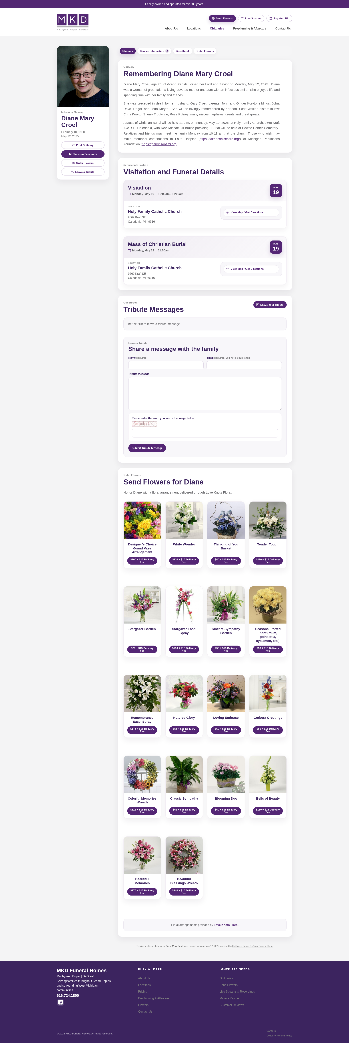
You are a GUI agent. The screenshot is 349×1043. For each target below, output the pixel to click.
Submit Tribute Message (147, 447)
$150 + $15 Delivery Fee (184, 649)
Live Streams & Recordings (237, 991)
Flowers (143, 1005)
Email (228, 357)
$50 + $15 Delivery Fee (268, 730)
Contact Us (283, 28)
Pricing (142, 991)
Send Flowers (229, 985)
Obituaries (217, 28)
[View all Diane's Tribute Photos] (83, 76)
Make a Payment (230, 998)
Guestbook (183, 51)
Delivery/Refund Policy (279, 1035)
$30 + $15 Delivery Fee (268, 649)
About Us (171, 28)
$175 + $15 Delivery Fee (142, 730)
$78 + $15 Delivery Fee (142, 649)
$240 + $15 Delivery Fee (184, 891)
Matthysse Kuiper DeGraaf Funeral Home (252, 946)
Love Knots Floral (226, 924)
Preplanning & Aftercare (249, 28)
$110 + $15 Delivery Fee (184, 560)
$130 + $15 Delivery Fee (268, 811)
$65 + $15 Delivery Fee (184, 811)
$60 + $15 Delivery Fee (226, 730)
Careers (271, 1030)
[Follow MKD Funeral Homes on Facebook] (60, 1002)
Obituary (127, 51)
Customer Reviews (232, 1005)
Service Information (154, 51)
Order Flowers (205, 51)
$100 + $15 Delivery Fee (142, 560)
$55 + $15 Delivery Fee (226, 649)
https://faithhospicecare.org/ (220, 139)
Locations (194, 28)
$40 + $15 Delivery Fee (226, 560)
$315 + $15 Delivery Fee (142, 811)
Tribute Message (138, 373)
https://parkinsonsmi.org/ (159, 144)
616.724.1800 (68, 995)
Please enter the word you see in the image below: (163, 418)
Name (137, 357)
